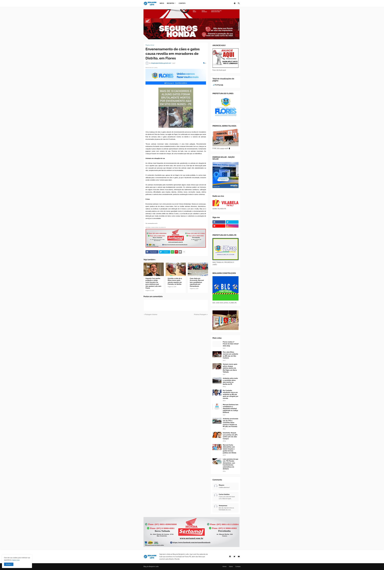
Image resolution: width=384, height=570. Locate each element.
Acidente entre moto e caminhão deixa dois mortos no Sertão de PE (230, 381)
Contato (237, 566)
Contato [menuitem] (182, 3)
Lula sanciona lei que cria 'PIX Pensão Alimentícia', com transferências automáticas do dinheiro (230, 464)
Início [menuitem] (162, 3)
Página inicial (150, 45)
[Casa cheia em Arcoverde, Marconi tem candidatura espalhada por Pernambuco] (198, 269)
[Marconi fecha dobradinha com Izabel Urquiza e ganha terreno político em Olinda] (217, 447)
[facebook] (218, 222)
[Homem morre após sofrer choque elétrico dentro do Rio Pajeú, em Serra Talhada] (217, 366)
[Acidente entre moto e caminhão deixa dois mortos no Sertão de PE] (217, 380)
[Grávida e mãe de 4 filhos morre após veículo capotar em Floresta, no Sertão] (176, 269)
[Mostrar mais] (184, 252)
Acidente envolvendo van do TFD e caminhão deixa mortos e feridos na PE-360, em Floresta (230, 422)
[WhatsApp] (172, 252)
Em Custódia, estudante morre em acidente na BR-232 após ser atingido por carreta (230, 394)
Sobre (231, 566)
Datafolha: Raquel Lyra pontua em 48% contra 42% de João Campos (230, 436)
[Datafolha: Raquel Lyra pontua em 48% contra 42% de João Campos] (217, 435)
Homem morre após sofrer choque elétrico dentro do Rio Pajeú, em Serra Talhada (230, 368)
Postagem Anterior (151, 314)
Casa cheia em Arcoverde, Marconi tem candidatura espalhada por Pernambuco (197, 282)
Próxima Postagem (200, 314)
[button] (234, 3)
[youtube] (218, 226)
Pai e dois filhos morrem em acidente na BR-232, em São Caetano (230, 355)
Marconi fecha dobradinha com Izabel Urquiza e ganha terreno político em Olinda (229, 449)
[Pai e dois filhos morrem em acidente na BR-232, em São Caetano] (217, 354)
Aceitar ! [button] (8, 564)
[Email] (180, 252)
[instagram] (232, 226)
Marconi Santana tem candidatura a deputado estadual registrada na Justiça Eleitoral (230, 408)
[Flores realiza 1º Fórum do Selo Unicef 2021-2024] (217, 344)
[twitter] (232, 222)
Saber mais (16, 560)
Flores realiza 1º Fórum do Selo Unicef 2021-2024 (230, 344)
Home (224, 566)
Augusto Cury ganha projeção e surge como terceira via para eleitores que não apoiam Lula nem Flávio (153, 283)
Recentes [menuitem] (170, 3)
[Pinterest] (176, 252)
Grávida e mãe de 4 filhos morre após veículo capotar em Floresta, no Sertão (175, 281)
